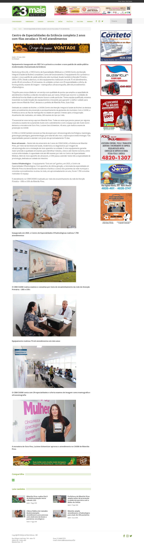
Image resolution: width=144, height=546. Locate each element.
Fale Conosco (129, 1)
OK (129, 21)
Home (14, 29)
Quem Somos (121, 1)
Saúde (20, 29)
